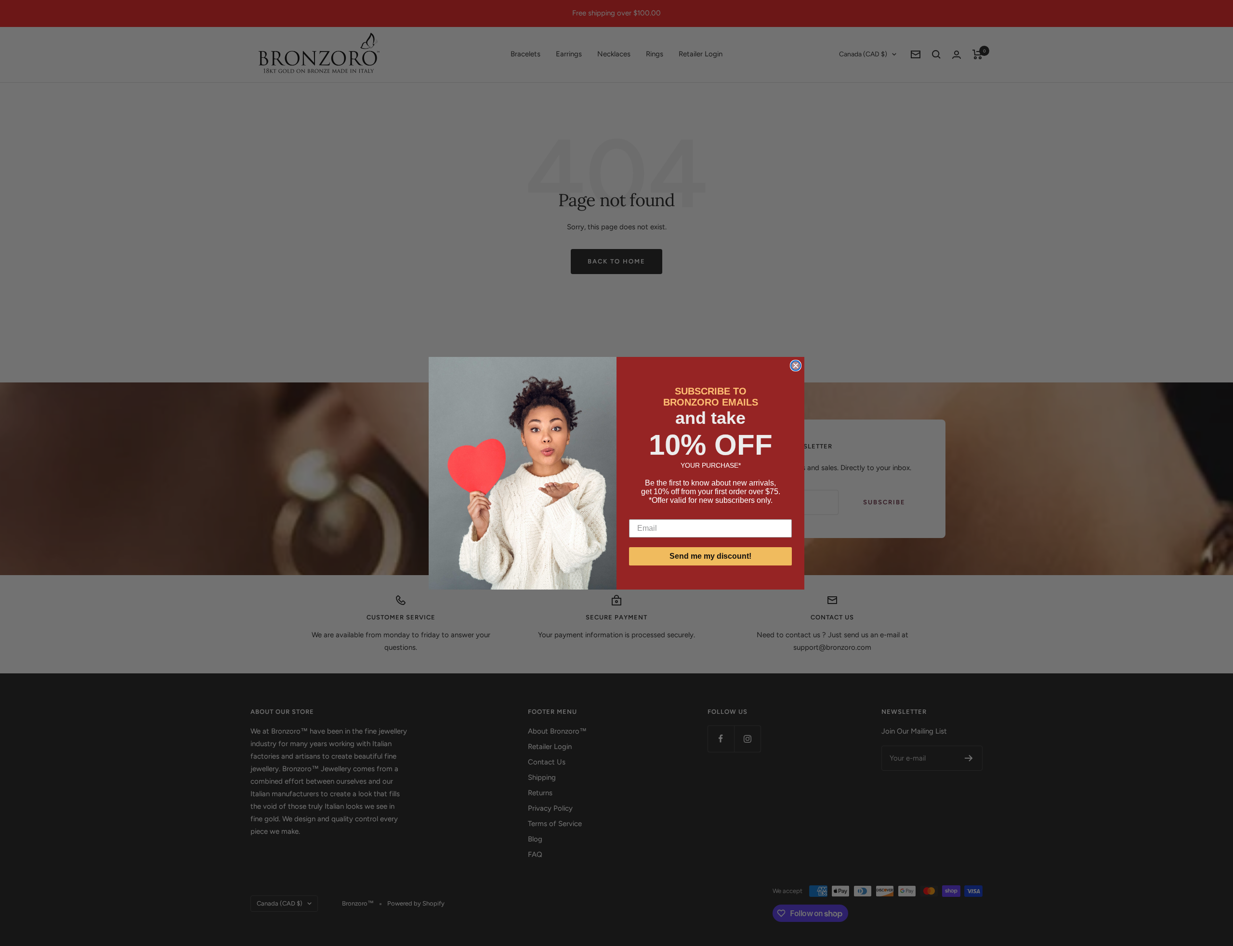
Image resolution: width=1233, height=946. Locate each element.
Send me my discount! (710, 556)
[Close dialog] (795, 365)
